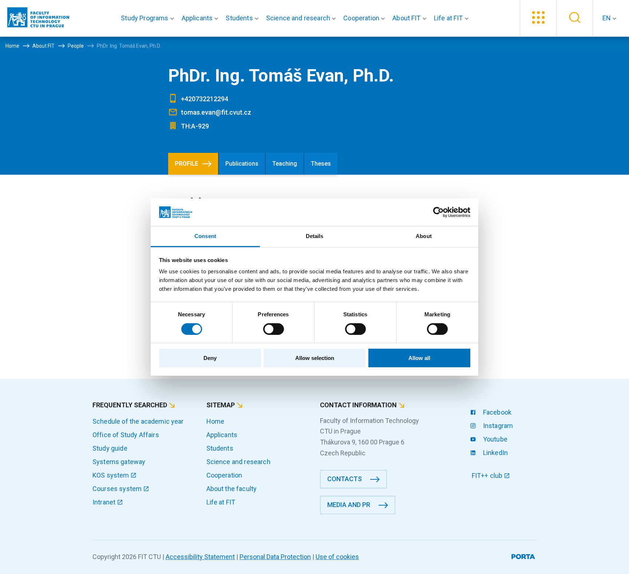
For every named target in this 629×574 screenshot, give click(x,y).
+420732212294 (204, 99)
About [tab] (424, 236)
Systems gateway (118, 462)
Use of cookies (337, 557)
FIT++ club (488, 475)
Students (219, 448)
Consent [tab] (205, 236)
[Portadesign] (524, 555)
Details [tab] (315, 236)
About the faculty (231, 488)
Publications (241, 163)
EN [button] (607, 18)
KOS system (111, 475)
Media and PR (348, 504)
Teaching (284, 163)
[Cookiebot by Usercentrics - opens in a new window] (438, 212)
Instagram (497, 425)
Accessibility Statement (200, 557)
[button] (149, 18)
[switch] (273, 329)
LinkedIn (495, 452)
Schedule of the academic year (138, 421)
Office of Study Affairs (125, 435)
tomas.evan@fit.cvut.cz (216, 112)
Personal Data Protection (275, 557)
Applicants (222, 435)
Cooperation (224, 475)
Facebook (496, 412)
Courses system (117, 488)
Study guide (109, 448)
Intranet (104, 502)
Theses (321, 163)
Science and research (238, 462)
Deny (210, 358)
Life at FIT (221, 502)
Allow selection (314, 358)
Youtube (494, 439)
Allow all (419, 358)
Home (215, 421)
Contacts (344, 479)
